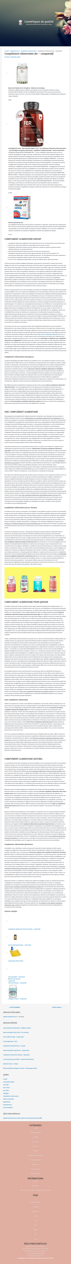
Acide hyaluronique (8, 1082)
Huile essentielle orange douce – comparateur (16, 1050)
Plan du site (35, 1185)
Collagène (6, 1093)
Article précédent (14, 1007)
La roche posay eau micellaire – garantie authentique (18, 1059)
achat (35, 1216)
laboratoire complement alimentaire (48, 334)
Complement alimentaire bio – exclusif (14, 1046)
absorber (35, 1207)
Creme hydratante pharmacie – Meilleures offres (17, 1028)
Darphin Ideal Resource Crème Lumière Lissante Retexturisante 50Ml (22, 1118)
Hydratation (6, 1102)
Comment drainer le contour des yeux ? (35, 1251)
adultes (35, 1229)
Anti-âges (6, 1084)
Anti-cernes (6, 1087)
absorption (35, 1211)
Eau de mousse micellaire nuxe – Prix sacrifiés (35, 1248)
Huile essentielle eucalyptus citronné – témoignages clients (20, 1068)
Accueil (5, 1079)
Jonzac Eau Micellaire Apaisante (35, 1253)
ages (35, 1239)
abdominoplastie (35, 1202)
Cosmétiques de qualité (39, 21)
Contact (35, 1181)
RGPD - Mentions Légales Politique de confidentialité (35, 1190)
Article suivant (57, 1007)
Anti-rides (6, 1090)
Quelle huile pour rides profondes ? (35, 1246)
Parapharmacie (7, 1104)
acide (35, 1225)
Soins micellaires (8, 1107)
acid (35, 1220)
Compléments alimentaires (10, 1096)
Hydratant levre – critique (10, 1064)
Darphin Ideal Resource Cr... (11, 1016)
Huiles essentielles (8, 1099)
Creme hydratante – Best (10, 1041)
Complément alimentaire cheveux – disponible (16, 1055)
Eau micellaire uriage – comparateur (13, 1037)
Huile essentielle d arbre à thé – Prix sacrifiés (16, 1032)
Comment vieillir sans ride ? (35, 1255)
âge (35, 1234)
